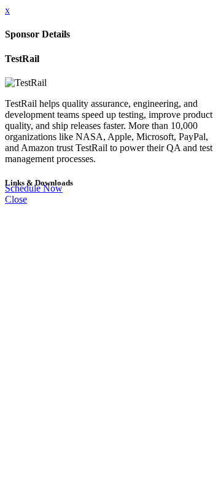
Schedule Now (34, 188)
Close (16, 199)
